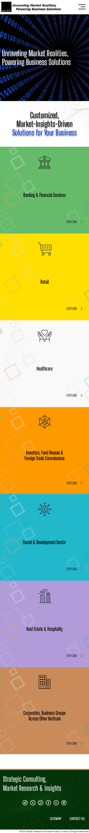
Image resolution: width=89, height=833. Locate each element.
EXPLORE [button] (72, 222)
